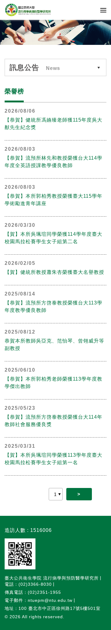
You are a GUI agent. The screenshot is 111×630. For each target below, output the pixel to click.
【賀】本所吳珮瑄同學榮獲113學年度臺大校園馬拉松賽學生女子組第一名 (53, 458)
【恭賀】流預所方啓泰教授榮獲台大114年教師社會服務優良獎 (53, 420)
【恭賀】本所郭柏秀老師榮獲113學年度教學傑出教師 (53, 382)
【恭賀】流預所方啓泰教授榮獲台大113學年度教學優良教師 (53, 306)
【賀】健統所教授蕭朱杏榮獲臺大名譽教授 (54, 272)
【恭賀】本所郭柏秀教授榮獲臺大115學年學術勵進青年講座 (53, 199)
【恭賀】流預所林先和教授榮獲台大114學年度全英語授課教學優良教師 (53, 161)
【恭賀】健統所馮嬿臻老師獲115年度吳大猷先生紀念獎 (53, 123)
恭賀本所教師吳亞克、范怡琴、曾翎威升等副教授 (54, 344)
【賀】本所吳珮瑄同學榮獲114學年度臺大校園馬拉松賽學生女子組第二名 (53, 237)
